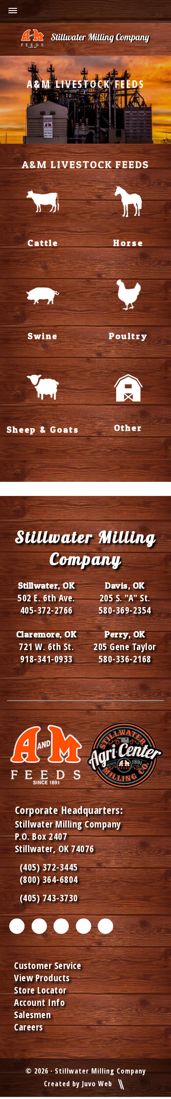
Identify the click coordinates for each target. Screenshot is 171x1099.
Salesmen (32, 1014)
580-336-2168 (125, 659)
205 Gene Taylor (124, 646)
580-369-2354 (125, 610)
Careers (28, 1027)
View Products (42, 978)
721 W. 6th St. (46, 646)
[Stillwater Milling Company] (85, 39)
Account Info (39, 1002)
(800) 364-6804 (49, 879)
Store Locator (40, 990)
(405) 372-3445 (46, 867)
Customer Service (47, 965)
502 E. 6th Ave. (46, 598)
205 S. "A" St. (125, 598)
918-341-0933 (46, 659)
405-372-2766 (46, 610)
